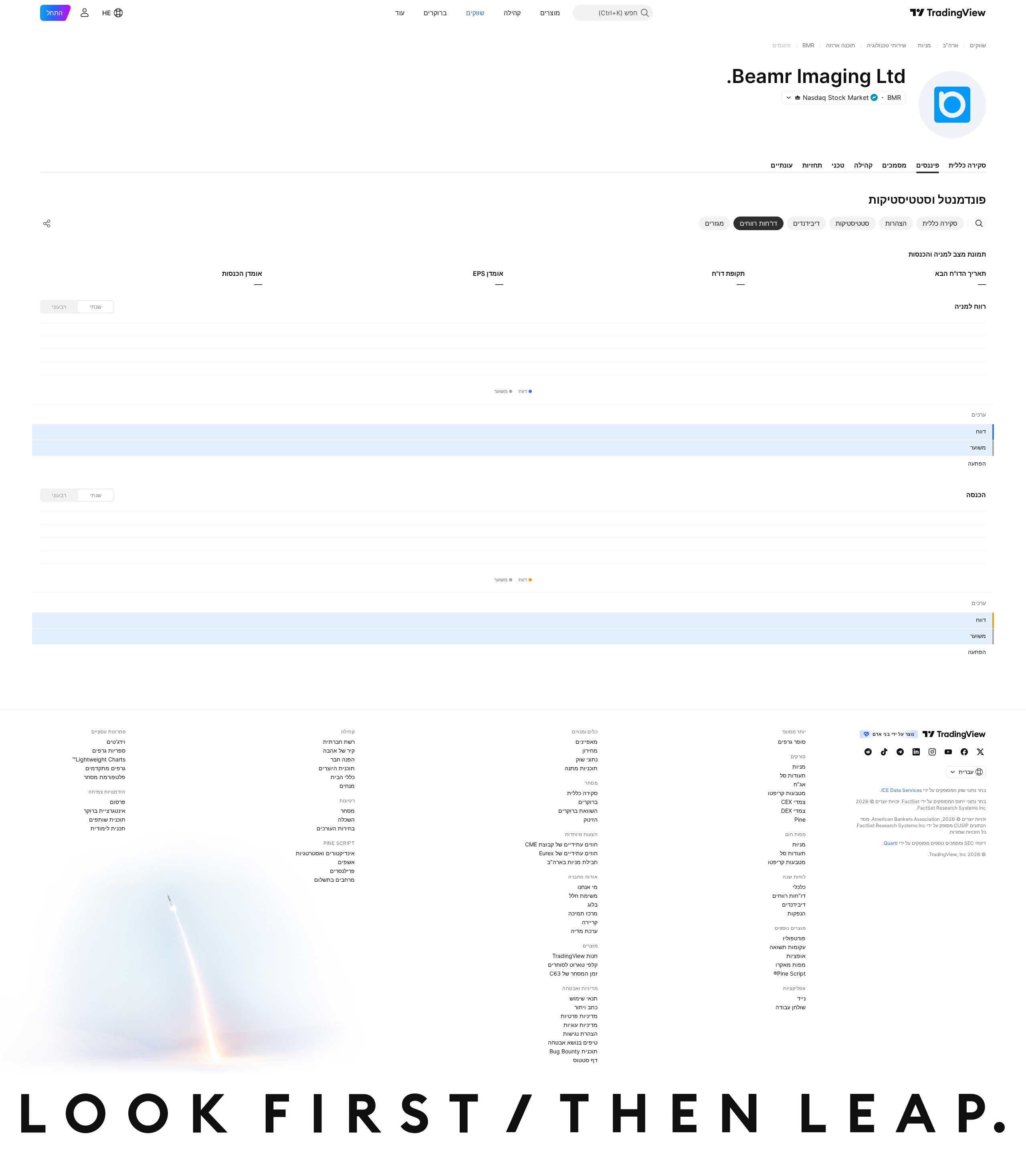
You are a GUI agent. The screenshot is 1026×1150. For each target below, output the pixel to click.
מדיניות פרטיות (579, 1015)
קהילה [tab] (863, 165)
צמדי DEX (793, 810)
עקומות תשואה (788, 946)
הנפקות (797, 913)
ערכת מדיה (584, 930)
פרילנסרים (342, 870)
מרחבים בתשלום (334, 879)
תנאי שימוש (584, 998)
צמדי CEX (793, 801)
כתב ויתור (586, 1007)
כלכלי (799, 886)
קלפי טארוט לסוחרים (573, 964)
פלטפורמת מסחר (104, 776)
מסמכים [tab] (894, 165)
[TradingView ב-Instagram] (932, 751)
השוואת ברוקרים (578, 810)
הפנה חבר (343, 759)
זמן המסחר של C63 (573, 973)
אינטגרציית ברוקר (104, 810)
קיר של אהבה (339, 750)
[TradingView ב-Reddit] (868, 751)
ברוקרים (435, 13)
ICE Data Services (901, 790)
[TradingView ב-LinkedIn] (916, 751)
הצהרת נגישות (580, 1033)
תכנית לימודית (108, 828)
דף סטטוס (585, 1060)
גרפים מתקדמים (105, 768)
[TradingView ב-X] (980, 751)
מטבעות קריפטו (787, 793)
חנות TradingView (575, 955)
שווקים (475, 13)
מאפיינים (587, 741)
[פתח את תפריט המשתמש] (85, 13)
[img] (797, 97)
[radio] (95, 306)
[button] (534, 13)
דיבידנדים (794, 904)
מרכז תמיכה (583, 913)
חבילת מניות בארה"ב (572, 861)
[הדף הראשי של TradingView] (948, 12)
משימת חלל (583, 895)
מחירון (590, 750)
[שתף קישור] (47, 223)
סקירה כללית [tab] (967, 165)
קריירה (590, 922)
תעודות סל (793, 775)
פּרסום (117, 801)
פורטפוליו (794, 938)
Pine (800, 819)
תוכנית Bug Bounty (573, 1051)
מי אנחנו (588, 886)
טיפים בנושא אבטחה (573, 1042)
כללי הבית (343, 776)
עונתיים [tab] (782, 165)
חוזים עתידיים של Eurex (568, 853)
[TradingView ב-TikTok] (884, 751)
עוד (399, 13)
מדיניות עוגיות (580, 1024)
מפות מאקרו (791, 964)
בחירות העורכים (336, 828)
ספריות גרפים (108, 750)
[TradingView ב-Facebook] (964, 751)
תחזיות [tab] (812, 165)
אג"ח (800, 784)
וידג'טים (116, 741)
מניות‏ (799, 766)
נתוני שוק (587, 759)
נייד (801, 998)
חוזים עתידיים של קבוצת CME (561, 844)
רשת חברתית (339, 741)
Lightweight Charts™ (98, 759)
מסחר (348, 810)
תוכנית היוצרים (337, 768)
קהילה (512, 13)
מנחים (347, 785)
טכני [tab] (838, 165)
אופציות (796, 955)
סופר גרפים (792, 741)
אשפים (346, 861)
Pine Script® (790, 973)
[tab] (940, 223)
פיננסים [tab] (927, 165)
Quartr (891, 843)
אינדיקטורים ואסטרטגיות (325, 853)
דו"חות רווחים (789, 895)
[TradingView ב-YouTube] (948, 751)
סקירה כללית (582, 793)
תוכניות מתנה (581, 768)
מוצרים (550, 13)
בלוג (593, 904)
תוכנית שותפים (107, 819)
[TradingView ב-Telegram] (900, 751)
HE (106, 13)
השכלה (346, 819)
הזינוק (591, 819)
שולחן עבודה (791, 1007)
